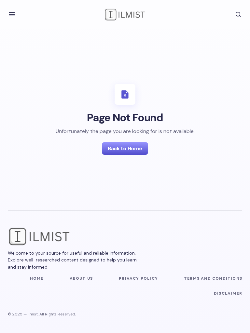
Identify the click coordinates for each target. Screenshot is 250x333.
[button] (12, 14)
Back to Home (125, 148)
